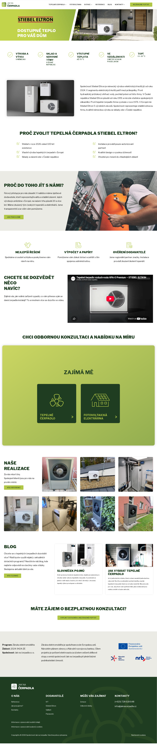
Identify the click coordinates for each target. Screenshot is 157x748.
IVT (47, 702)
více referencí (13, 487)
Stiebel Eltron (51, 706)
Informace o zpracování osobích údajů (25, 722)
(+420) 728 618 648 (124, 701)
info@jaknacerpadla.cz (125, 706)
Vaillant (48, 710)
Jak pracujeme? (17, 706)
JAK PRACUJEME (14, 217)
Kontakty (119, 4)
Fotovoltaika (75, 4)
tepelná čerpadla (57, 4)
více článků (12, 576)
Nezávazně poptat (141, 4)
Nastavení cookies (138, 735)
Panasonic (50, 714)
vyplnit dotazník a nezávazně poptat (78, 618)
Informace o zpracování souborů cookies (26, 727)
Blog (110, 4)
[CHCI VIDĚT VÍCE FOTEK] (59, 474)
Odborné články (86, 706)
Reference (100, 4)
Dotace (87, 4)
